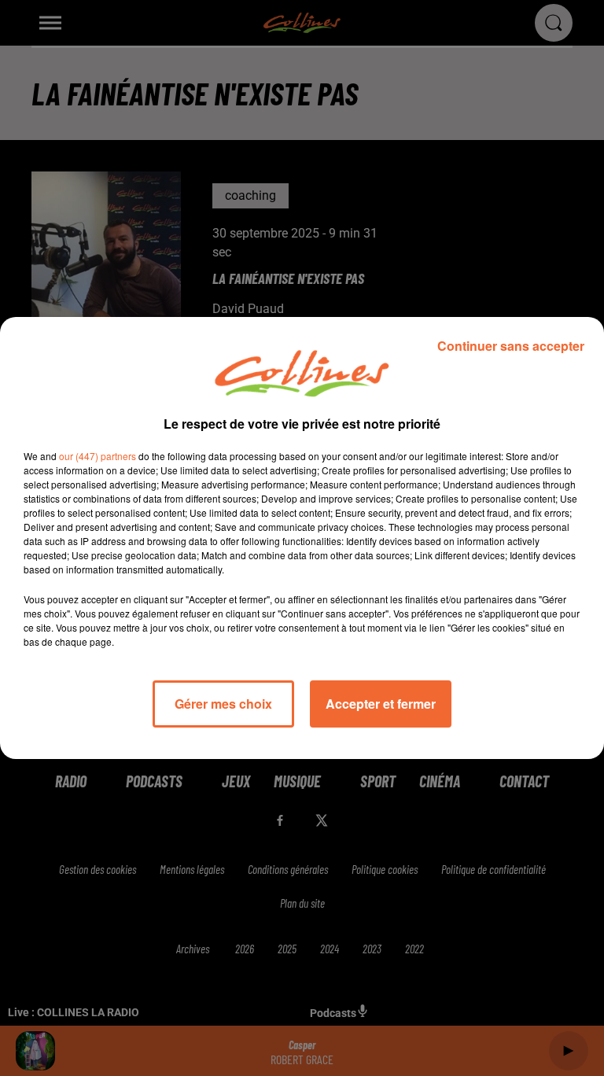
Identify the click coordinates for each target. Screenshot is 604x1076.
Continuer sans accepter (510, 346)
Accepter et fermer (381, 704)
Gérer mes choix (223, 704)
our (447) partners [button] (97, 455)
